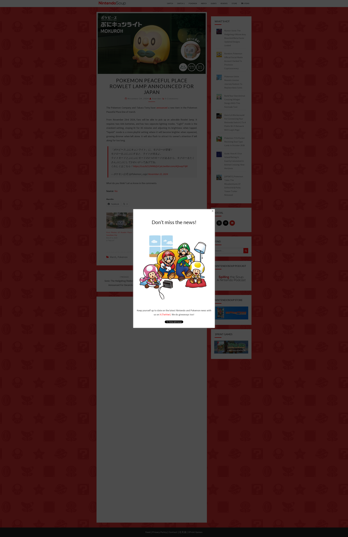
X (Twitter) (165, 314)
